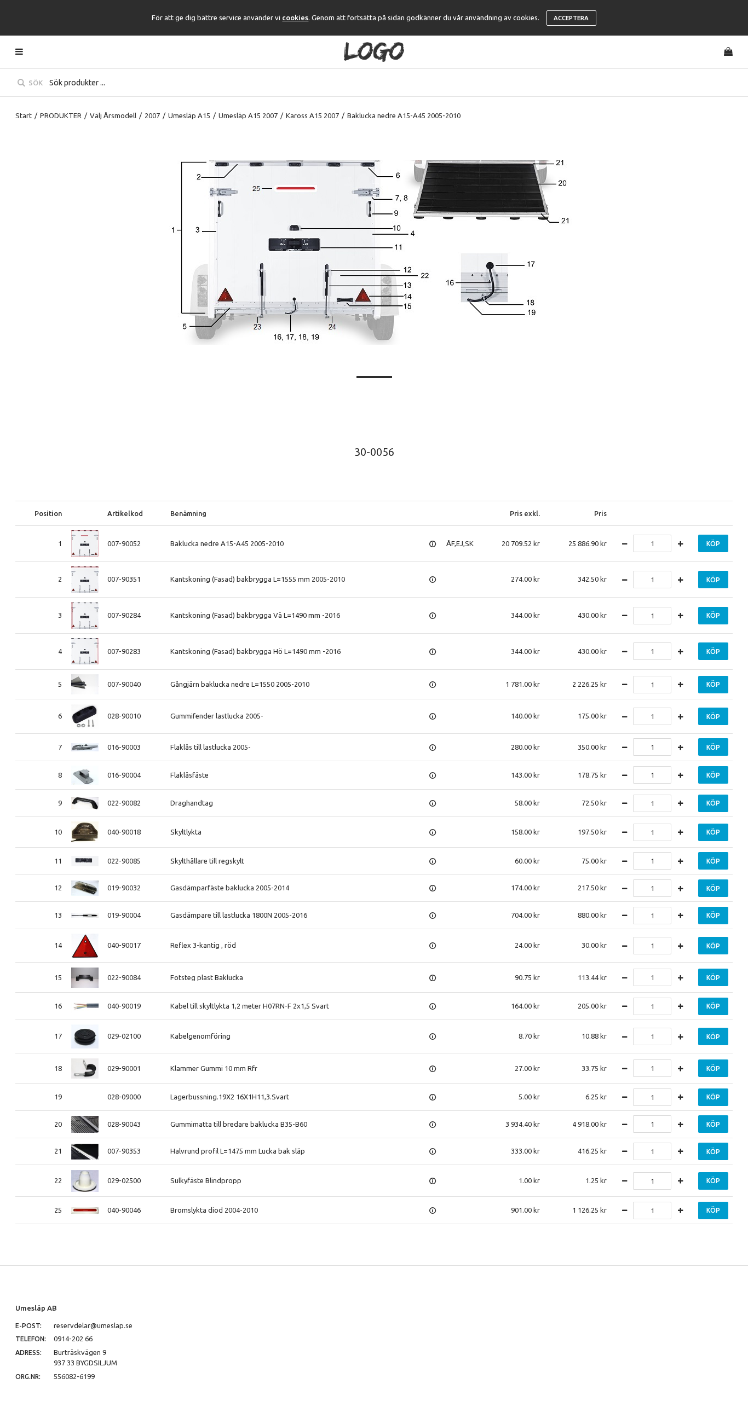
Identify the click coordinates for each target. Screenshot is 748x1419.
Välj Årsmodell (113, 115)
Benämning (188, 513)
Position (48, 513)
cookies (295, 17)
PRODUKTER (61, 115)
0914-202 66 (73, 1338)
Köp (713, 543)
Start (23, 115)
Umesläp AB (36, 1308)
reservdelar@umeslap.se (93, 1325)
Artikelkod (125, 513)
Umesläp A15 (189, 115)
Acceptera (571, 18)
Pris (600, 513)
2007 (152, 115)
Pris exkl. (525, 513)
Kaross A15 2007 (312, 115)
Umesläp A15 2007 (248, 115)
